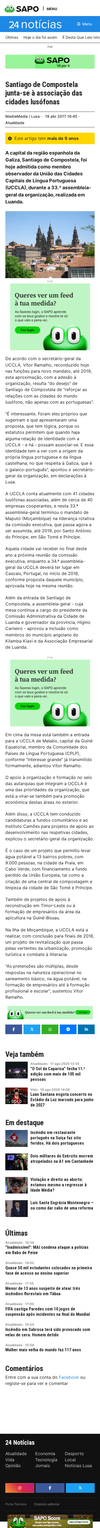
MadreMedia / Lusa (22, 116)
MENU (52, 9)
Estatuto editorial (46, 1504)
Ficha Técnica (15, 1504)
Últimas (16, 1233)
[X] (80, 1488)
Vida (34, 1090)
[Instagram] (19, 1488)
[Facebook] (49, 1488)
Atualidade (14, 122)
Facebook (69, 1377)
